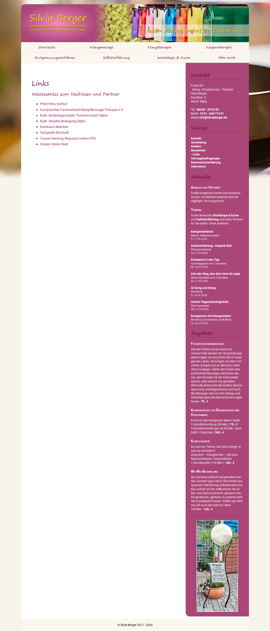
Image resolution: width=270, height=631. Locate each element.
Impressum (198, 166)
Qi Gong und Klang (203, 288)
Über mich (226, 58)
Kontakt (196, 138)
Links (196, 154)
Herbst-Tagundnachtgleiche (210, 302)
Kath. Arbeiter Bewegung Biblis (63, 121)
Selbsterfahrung (116, 58)
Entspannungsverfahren (55, 58)
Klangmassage (101, 47)
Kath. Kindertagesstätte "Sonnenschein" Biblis (74, 115)
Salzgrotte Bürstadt (54, 132)
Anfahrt (196, 146)
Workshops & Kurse (173, 58)
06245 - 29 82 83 (208, 109)
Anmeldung (198, 142)
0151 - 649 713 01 (212, 113)
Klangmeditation (202, 231)
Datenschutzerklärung (206, 162)
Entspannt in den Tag (205, 260)
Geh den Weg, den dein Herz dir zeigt (215, 274)
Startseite (46, 47)
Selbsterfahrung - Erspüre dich (211, 246)
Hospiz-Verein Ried (54, 144)
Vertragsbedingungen (205, 158)
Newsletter (198, 150)
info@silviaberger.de (213, 117)
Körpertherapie (219, 47)
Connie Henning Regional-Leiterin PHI (68, 138)
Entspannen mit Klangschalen (211, 316)
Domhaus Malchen (54, 126)
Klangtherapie (159, 47)
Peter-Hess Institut (53, 103)
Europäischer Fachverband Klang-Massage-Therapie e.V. (82, 109)
